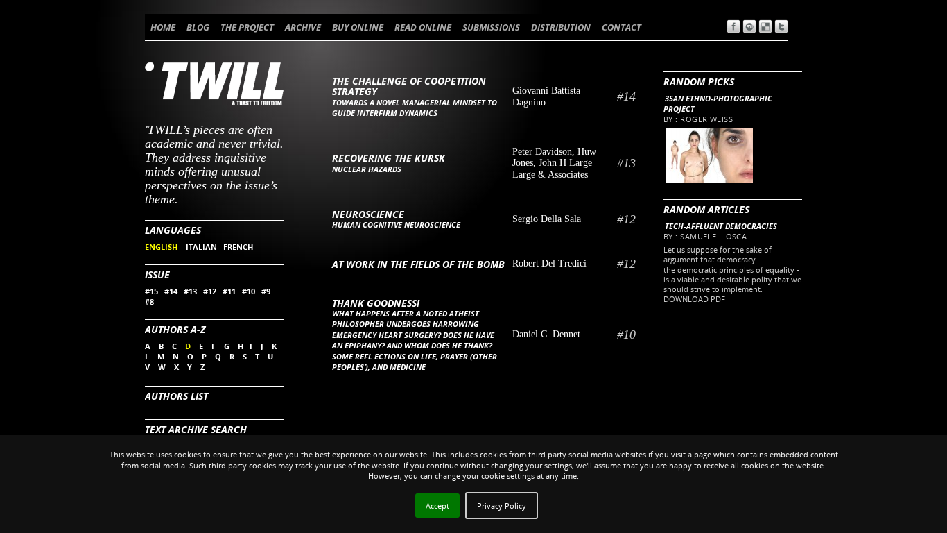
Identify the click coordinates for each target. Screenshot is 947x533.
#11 (229, 291)
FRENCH (238, 247)
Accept (437, 505)
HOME (162, 27)
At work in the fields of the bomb (418, 264)
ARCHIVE (303, 27)
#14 (170, 291)
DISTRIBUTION (561, 27)
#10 (248, 291)
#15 (151, 291)
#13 (190, 291)
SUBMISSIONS (491, 27)
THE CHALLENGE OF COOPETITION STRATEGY (409, 86)
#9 (265, 291)
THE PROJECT (247, 27)
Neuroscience (368, 214)
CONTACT (621, 27)
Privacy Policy (501, 505)
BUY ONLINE (357, 27)
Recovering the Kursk (388, 157)
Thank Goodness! (375, 303)
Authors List (176, 396)
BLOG (197, 27)
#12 (209, 291)
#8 (149, 301)
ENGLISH (162, 247)
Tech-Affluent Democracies (721, 226)
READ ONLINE (422, 27)
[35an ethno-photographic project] (709, 180)
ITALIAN (201, 247)
